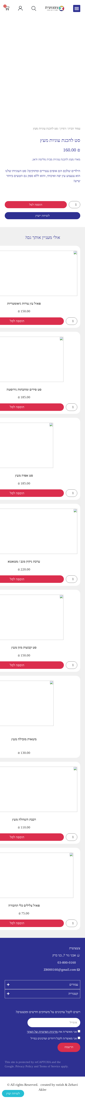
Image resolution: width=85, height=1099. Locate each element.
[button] (76, 8)
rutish (60, 1085)
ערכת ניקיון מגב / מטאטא (24, 561)
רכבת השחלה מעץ (24, 819)
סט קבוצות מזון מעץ (24, 647)
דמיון (63, 128)
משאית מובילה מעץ (24, 739)
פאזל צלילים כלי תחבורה (24, 905)
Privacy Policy (24, 1066)
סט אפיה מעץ (24, 475)
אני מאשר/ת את (52, 1031)
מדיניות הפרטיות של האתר (42, 1031)
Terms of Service (49, 1066)
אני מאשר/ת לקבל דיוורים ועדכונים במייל (54, 1038)
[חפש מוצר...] (33, 9)
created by (48, 1085)
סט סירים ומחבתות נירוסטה (24, 389)
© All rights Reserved (22, 1085)
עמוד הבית (74, 128)
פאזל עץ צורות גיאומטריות (24, 303)
